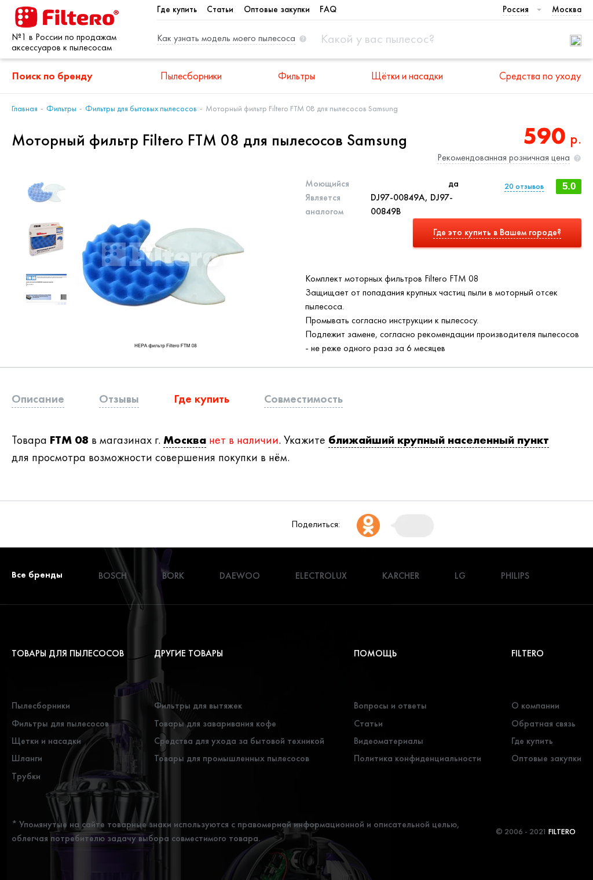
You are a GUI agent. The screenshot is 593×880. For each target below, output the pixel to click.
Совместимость (303, 398)
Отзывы (119, 398)
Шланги (27, 758)
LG (460, 575)
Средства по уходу (540, 75)
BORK (173, 575)
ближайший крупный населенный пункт (438, 439)
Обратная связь (543, 723)
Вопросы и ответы (390, 705)
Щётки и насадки (407, 75)
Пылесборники (191, 75)
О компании (535, 705)
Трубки (26, 776)
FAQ (328, 9)
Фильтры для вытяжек (198, 705)
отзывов (524, 186)
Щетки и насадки (46, 741)
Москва (184, 439)
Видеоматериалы (388, 741)
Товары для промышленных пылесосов (231, 758)
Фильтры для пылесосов (60, 723)
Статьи (220, 9)
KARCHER (400, 575)
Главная (25, 108)
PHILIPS (515, 575)
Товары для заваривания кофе (215, 723)
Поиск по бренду (52, 75)
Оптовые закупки (277, 9)
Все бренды (37, 574)
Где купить (177, 9)
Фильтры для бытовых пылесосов (141, 108)
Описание (38, 398)
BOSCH (112, 575)
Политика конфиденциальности (417, 758)
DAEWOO (239, 575)
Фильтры (296, 75)
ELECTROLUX (321, 575)
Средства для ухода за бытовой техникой (239, 741)
